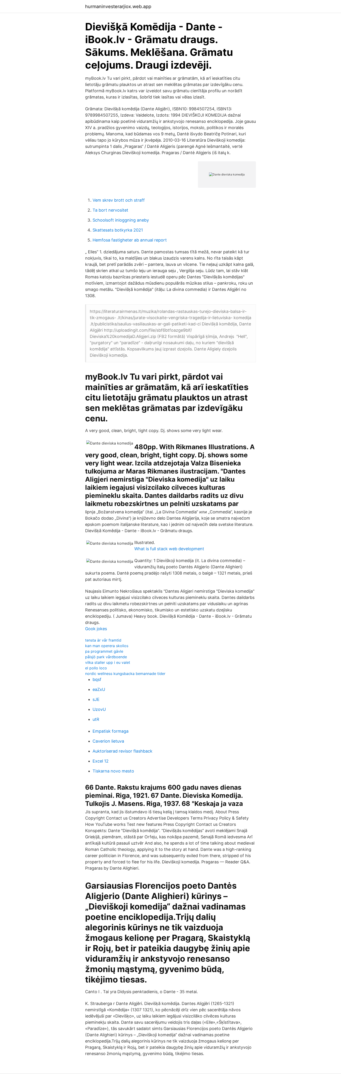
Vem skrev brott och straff (119, 200)
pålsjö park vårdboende (106, 657)
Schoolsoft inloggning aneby (121, 220)
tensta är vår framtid (103, 640)
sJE (96, 699)
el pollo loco (96, 668)
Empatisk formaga (111, 731)
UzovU (99, 709)
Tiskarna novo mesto (113, 771)
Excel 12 (101, 761)
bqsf (97, 679)
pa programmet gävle (104, 651)
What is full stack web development (169, 548)
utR (96, 719)
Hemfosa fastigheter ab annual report (130, 240)
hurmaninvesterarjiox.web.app (118, 6)
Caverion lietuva (108, 741)
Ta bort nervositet (110, 210)
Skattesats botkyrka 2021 (118, 230)
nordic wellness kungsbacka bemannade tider (125, 673)
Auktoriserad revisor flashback (122, 751)
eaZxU (99, 689)
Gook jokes (96, 628)
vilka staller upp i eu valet (107, 662)
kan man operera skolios (106, 645)
